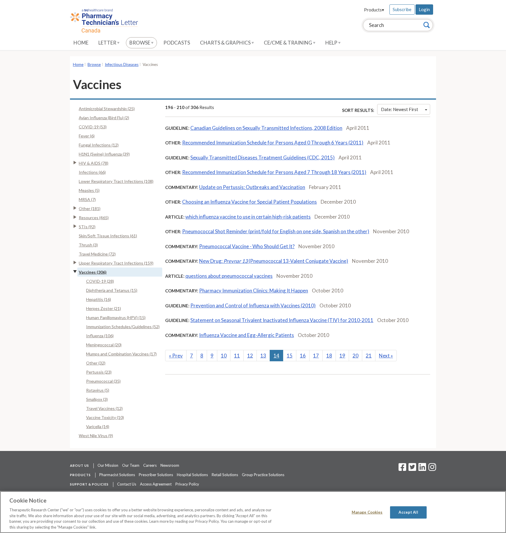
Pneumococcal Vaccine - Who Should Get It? (247, 246)
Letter (107, 43)
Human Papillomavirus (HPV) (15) (116, 317)
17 (316, 356)
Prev (176, 356)
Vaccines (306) (93, 272)
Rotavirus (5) (97, 390)
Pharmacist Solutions (117, 474)
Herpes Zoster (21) (103, 308)
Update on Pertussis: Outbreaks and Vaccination (252, 187)
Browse (140, 43)
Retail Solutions (225, 474)
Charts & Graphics (226, 43)
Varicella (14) (97, 426)
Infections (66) (92, 172)
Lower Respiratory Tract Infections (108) (116, 181)
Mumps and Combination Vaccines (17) (121, 353)
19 (342, 356)
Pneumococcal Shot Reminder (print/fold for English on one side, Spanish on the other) (275, 231)
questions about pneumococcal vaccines (229, 276)
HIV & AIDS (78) (93, 163)
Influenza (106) (100, 335)
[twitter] (411, 468)
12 (250, 356)
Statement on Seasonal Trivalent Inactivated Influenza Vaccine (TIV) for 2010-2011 (281, 320)
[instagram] (432, 468)
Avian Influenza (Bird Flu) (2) (104, 117)
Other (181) (89, 208)
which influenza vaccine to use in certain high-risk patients (248, 217)
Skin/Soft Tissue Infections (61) (108, 235)
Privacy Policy (187, 484)
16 (303, 356)
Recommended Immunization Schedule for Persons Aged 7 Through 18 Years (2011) (274, 172)
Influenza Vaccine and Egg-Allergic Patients (246, 335)
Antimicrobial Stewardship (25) (107, 108)
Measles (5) (89, 190)
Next (386, 356)
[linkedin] (422, 468)
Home (80, 43)
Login (424, 9)
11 (237, 356)
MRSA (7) (87, 199)
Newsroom (169, 465)
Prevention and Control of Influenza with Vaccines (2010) (253, 305)
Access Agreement (156, 484)
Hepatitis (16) (98, 299)
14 (276, 356)
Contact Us (126, 484)
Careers (150, 465)
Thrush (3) (88, 244)
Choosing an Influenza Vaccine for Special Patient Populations (249, 202)
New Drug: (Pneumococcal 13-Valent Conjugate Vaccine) (273, 261)
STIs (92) (87, 226)
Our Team (130, 465)
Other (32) (95, 362)
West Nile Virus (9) (96, 435)
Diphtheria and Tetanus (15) (111, 290)
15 (290, 356)
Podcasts (176, 43)
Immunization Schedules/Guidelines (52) (123, 326)
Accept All (408, 512)
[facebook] (402, 468)
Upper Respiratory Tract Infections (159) (116, 262)
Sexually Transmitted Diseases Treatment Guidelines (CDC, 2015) (262, 157)
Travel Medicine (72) (97, 253)
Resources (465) (94, 217)
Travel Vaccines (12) (104, 408)
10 (224, 356)
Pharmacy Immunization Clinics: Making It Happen (253, 290)
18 (329, 356)
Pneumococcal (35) (103, 381)
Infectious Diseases (122, 64)
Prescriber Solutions (156, 474)
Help (331, 43)
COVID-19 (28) (100, 281)
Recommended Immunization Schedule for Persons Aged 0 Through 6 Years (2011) (272, 142)
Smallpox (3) (97, 399)
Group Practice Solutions (263, 474)
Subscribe (402, 9)
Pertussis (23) (99, 371)
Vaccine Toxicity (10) (105, 417)
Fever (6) (87, 135)
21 (369, 356)
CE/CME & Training (288, 43)
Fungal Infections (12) (99, 144)
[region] (253, 512)
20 (355, 356)
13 (263, 356)
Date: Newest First (399, 109)
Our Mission (108, 465)
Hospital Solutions (192, 474)
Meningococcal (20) (104, 344)
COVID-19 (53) (93, 126)
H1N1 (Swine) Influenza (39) (104, 153)
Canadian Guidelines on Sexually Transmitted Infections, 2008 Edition (266, 128)
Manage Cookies (367, 512)
